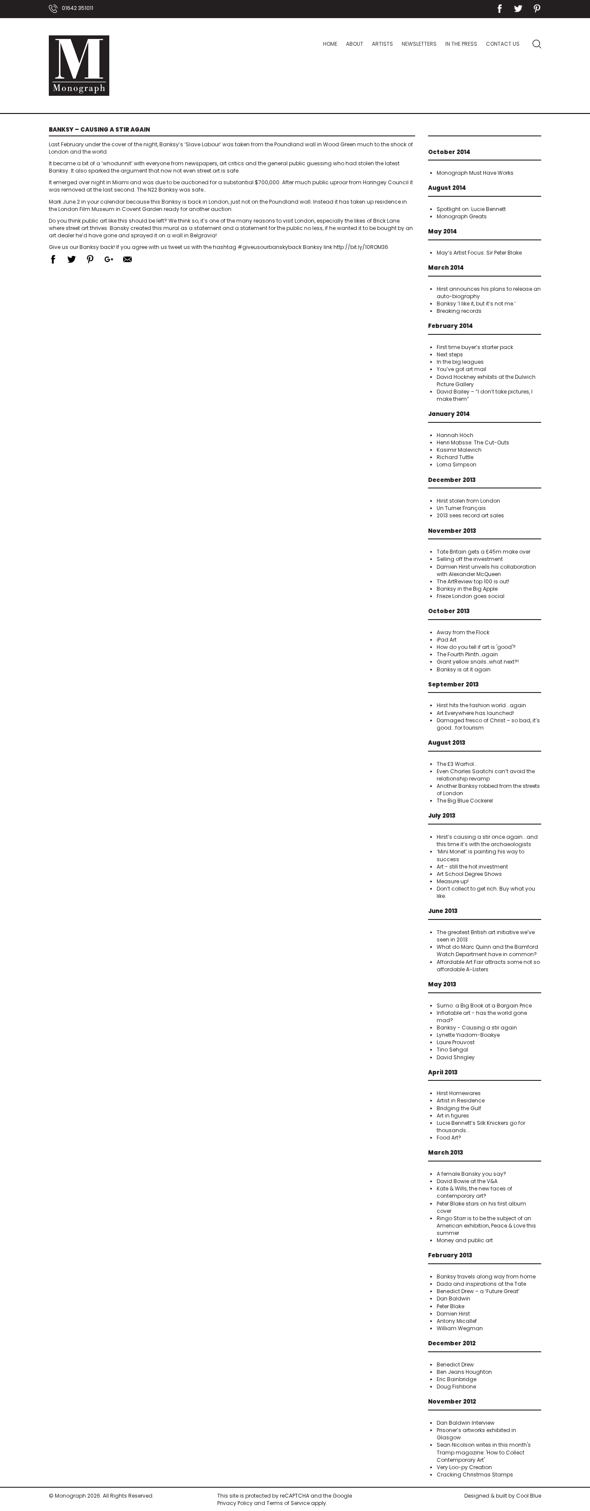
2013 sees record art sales (470, 515)
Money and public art (465, 1240)
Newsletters (419, 43)
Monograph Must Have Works (475, 172)
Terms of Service (288, 1503)
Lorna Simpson (456, 464)
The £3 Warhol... (457, 764)
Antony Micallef (457, 1321)
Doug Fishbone (456, 1386)
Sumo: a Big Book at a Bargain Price (484, 1005)
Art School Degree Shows (469, 874)
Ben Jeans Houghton (464, 1372)
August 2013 (447, 743)
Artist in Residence (461, 1100)
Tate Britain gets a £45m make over (483, 551)
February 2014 (450, 326)
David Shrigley (456, 1057)
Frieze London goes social (470, 596)
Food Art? (449, 1137)
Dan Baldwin (453, 1298)
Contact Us (503, 43)
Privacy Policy (235, 1503)
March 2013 (445, 1153)
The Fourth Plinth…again (467, 654)
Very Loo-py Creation (464, 1467)
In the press (461, 43)
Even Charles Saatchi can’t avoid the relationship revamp (486, 775)
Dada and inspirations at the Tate (481, 1283)
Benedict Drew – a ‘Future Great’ (478, 1291)
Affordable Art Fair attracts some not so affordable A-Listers (488, 965)
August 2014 (447, 188)
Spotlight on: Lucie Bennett (471, 209)
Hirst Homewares (459, 1093)
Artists (382, 43)
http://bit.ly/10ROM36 (360, 247)
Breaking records (459, 311)
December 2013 (452, 480)
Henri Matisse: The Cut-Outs (473, 442)
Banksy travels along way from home (486, 1276)
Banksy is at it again (464, 669)
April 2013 (443, 1072)
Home (330, 43)
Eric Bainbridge (456, 1379)
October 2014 (449, 152)
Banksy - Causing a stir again (477, 1027)
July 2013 (442, 816)
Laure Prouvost (456, 1042)
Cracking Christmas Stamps (475, 1474)
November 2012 (452, 1402)
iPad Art (447, 639)
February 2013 (450, 1255)
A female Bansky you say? (471, 1173)
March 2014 (446, 268)
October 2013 (449, 611)
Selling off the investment (470, 559)
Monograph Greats (462, 216)
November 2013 (452, 531)
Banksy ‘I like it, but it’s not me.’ (476, 303)
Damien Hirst (453, 1313)
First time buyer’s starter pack (475, 347)
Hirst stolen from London (468, 500)
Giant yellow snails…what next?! (478, 661)
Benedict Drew (455, 1364)
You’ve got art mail (461, 369)
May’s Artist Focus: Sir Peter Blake (479, 252)
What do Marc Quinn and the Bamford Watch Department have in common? (487, 950)
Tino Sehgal (452, 1049)
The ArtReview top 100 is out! (473, 581)
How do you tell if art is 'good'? (476, 647)
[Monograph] (79, 65)
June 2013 (443, 911)
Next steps (450, 354)
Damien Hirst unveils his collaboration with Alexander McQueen (486, 570)
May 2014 (442, 231)
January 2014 (449, 414)
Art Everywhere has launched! (475, 713)
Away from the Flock (463, 632)
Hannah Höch (455, 435)
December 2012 (452, 1343)
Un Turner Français (461, 508)
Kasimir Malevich (459, 449)
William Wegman (460, 1328)
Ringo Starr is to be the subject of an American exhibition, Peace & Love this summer (486, 1226)
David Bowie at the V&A (467, 1181)
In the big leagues (460, 361)
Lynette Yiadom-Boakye (468, 1035)
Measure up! (453, 881)
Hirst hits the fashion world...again (481, 705)
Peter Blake (450, 1306)
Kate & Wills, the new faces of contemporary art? (474, 1192)
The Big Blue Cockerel (465, 800)
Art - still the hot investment (472, 866)
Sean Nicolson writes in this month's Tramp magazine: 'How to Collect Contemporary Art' (484, 1452)
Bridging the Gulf (459, 1108)
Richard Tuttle (455, 457)
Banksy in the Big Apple (467, 588)
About (354, 43)
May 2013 (442, 984)
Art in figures (453, 1115)
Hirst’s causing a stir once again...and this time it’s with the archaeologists (487, 840)
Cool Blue (528, 1495)
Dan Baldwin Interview (466, 1422)
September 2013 (453, 684)
